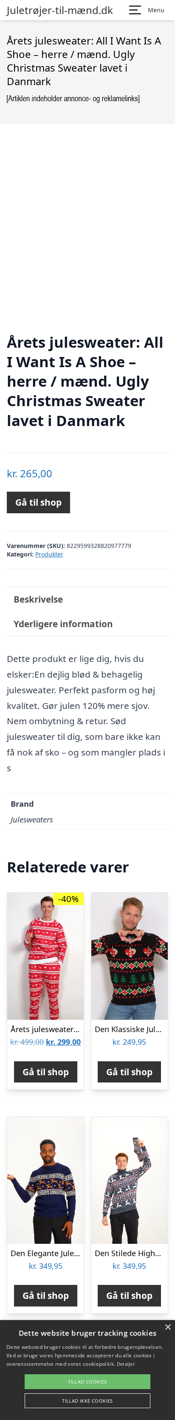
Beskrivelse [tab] (38, 599)
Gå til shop (38, 502)
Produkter (49, 554)
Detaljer (126, 1364)
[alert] (87, 1370)
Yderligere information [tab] (63, 624)
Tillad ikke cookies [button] (87, 1401)
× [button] (167, 1327)
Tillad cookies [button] (87, 1381)
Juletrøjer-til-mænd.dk (60, 10)
